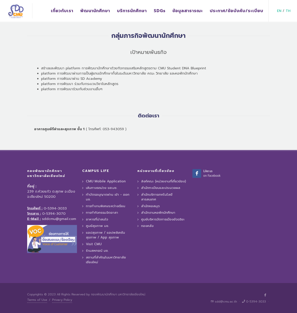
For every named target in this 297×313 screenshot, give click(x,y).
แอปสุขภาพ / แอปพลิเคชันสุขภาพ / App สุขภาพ (105, 235)
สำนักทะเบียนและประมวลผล (160, 187)
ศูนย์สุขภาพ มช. (97, 225)
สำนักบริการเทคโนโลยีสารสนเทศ (156, 197)
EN (279, 10)
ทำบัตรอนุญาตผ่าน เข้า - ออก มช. (107, 197)
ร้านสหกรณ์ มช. (97, 250)
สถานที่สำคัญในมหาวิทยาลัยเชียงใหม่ (106, 260)
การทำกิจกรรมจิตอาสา (102, 212)
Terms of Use (37, 300)
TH (288, 10)
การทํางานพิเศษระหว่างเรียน (105, 206)
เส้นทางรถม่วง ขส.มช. (101, 187)
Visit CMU (94, 244)
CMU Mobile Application (106, 181)
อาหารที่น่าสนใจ (97, 219)
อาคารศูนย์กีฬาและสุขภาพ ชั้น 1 (59, 129)
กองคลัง (147, 225)
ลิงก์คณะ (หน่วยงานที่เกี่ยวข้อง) (163, 181)
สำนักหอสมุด (150, 206)
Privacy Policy (62, 300)
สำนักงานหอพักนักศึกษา (158, 212)
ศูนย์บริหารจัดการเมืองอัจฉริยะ (163, 219)
